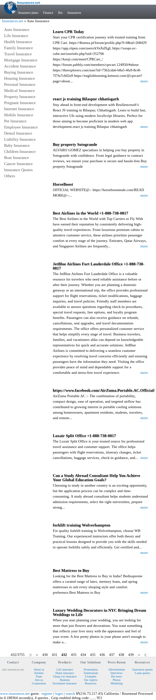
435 (92, 655)
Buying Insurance (18, 72)
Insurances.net (12, 21)
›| (145, 655)
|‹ (31, 655)
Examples (90, 676)
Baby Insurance (17, 145)
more (144, 81)
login (59, 693)
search (70, 693)
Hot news (116, 676)
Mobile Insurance (18, 115)
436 (102, 655)
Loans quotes (142, 673)
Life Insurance (16, 35)
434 (83, 655)
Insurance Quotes (18, 169)
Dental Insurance (18, 133)
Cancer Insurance (18, 163)
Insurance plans (28, 12)
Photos (116, 680)
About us (39, 669)
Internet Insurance (19, 109)
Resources (90, 683)
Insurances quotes (142, 669)
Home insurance (64, 673)
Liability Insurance (20, 139)
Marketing (116, 683)
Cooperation (39, 683)
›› (139, 655)
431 (54, 655)
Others (9, 176)
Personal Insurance (19, 84)
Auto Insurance (16, 29)
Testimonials (90, 673)
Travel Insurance (18, 54)
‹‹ (37, 655)
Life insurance (64, 669)
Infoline (38, 673)
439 (131, 655)
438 (121, 655)
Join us (39, 680)
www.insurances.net (15, 693)
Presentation (91, 669)
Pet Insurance (15, 121)
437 (112, 655)
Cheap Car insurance (65, 676)
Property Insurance (19, 96)
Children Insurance (20, 151)
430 (45, 655)
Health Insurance (18, 41)
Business (65, 680)
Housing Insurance (19, 78)
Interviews (116, 673)
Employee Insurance (21, 127)
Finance (48, 12)
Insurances (74, 12)
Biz (60, 12)
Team (39, 676)
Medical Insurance (19, 90)
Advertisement (116, 669)
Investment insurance (65, 683)
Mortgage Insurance (20, 60)
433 (73, 655)
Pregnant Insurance (20, 102)
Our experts (90, 680)
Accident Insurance (20, 66)
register (46, 693)
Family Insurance (18, 48)
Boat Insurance (16, 157)
